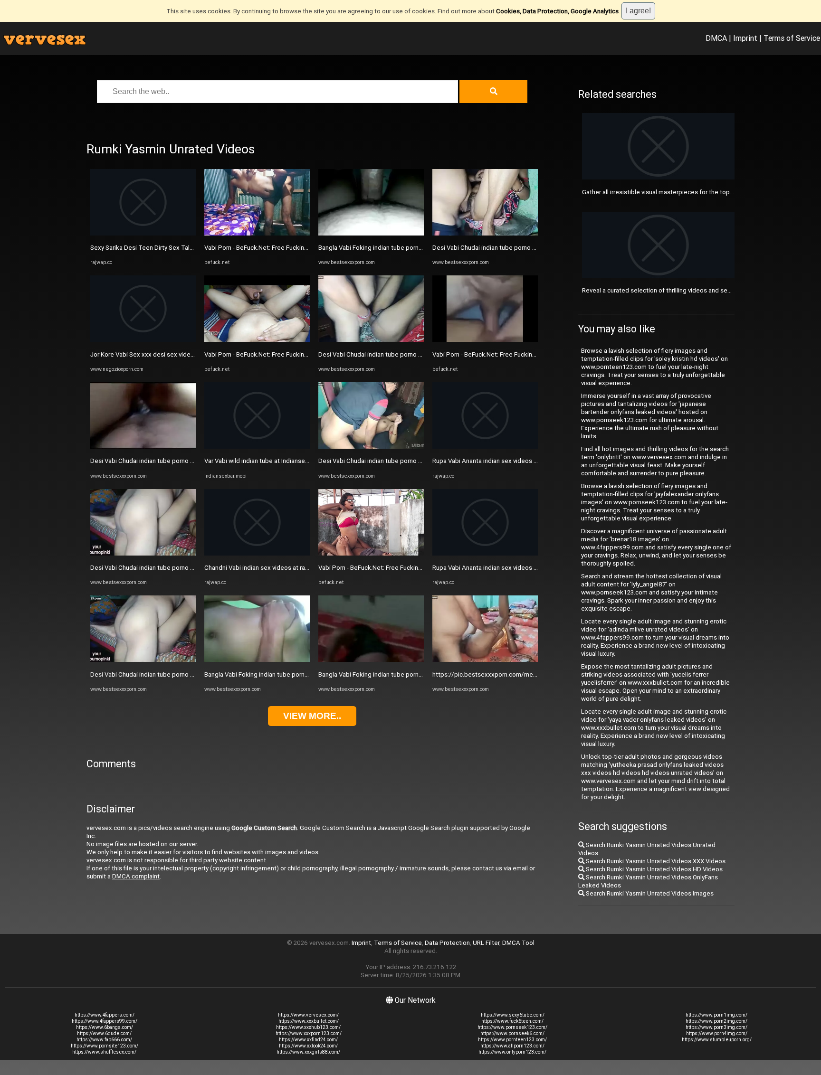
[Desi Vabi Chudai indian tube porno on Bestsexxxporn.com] (143, 447)
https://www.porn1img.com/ (716, 1015)
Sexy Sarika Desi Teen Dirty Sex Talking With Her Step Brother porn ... (187, 248)
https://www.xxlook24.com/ (308, 1046)
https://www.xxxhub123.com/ (308, 1027)
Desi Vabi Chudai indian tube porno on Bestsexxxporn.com (173, 461)
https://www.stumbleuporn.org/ (717, 1040)
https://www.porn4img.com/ (716, 1033)
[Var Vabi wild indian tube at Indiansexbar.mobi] (257, 447)
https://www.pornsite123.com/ (104, 1046)
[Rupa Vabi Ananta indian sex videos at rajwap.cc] (485, 447)
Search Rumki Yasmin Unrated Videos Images (649, 893)
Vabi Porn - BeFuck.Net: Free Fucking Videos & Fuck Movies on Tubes (302, 248)
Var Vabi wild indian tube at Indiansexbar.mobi (268, 461)
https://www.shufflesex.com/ (104, 1052)
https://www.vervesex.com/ (308, 1015)
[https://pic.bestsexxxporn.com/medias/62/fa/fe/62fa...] (485, 660)
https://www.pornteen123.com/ (512, 1040)
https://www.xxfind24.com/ (308, 1040)
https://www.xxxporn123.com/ (309, 1033)
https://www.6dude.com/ (104, 1033)
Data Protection (447, 943)
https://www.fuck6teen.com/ (512, 1021)
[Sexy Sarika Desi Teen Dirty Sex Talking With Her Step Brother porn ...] (143, 233)
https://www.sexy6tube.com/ (512, 1015)
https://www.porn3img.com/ (716, 1027)
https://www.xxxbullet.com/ (308, 1021)
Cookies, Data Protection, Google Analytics (557, 11)
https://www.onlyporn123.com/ (512, 1052)
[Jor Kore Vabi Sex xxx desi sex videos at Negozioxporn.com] (143, 340)
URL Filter (486, 943)
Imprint (745, 38)
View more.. (312, 716)
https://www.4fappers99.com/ (104, 1021)
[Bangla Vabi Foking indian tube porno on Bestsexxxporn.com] (257, 660)
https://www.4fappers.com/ (104, 1015)
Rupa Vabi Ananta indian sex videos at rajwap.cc (499, 461)
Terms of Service (792, 38)
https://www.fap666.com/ (104, 1040)
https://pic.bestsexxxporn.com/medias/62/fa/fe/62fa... (512, 674)
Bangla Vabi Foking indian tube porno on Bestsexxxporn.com (289, 674)
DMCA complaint (136, 876)
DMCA (716, 38)
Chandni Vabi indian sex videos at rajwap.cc (265, 568)
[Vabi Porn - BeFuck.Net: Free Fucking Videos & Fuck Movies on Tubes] (257, 233)
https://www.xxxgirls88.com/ (308, 1052)
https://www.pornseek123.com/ (512, 1027)
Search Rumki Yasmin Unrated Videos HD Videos (653, 869)
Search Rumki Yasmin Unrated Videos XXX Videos (655, 861)
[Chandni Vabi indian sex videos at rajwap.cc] (257, 553)
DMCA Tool (518, 943)
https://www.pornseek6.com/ (512, 1033)
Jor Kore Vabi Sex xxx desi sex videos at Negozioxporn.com (175, 354)
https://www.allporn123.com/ (512, 1046)
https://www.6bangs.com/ (104, 1027)
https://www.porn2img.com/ (716, 1021)
